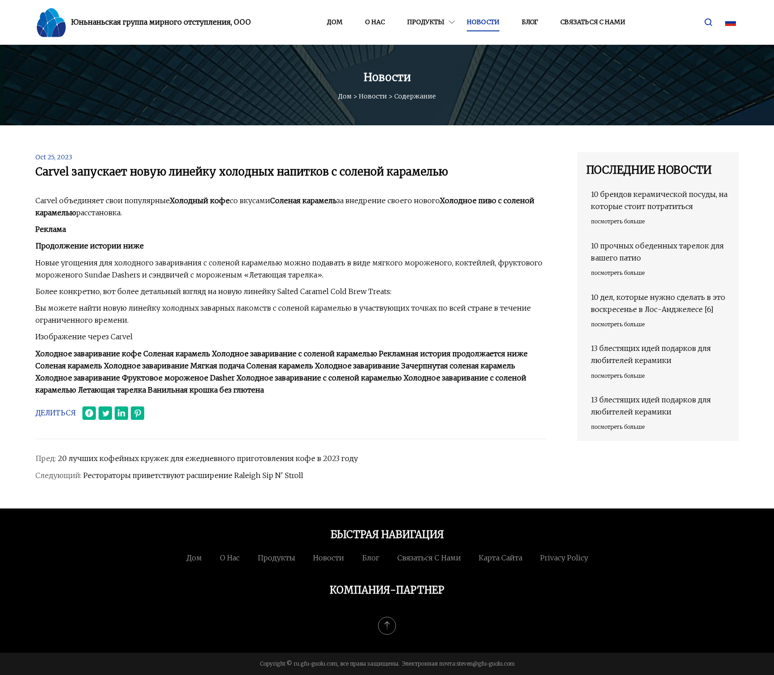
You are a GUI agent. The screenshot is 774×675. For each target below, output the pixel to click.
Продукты (425, 22)
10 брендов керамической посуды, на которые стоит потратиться (659, 200)
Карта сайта (500, 557)
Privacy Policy (564, 557)
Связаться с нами (592, 22)
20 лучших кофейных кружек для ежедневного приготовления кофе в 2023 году (208, 458)
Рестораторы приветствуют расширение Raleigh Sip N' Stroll (193, 475)
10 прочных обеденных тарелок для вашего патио (657, 251)
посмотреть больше (618, 221)
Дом (335, 22)
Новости (483, 22)
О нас (375, 22)
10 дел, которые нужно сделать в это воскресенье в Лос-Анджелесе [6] (658, 303)
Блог (530, 22)
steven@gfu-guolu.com (485, 663)
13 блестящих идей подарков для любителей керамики (651, 354)
